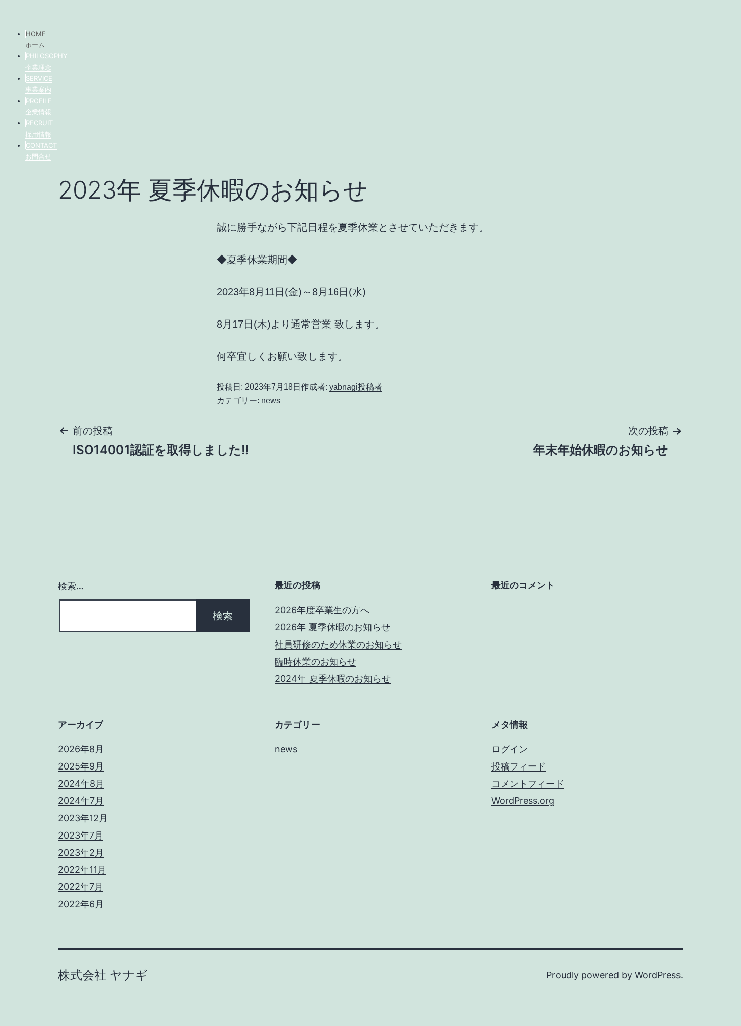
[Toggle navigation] (7, 14)
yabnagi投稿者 (355, 386)
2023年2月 (81, 852)
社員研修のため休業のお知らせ (338, 644)
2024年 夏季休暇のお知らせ (333, 678)
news (270, 400)
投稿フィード (518, 766)
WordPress (658, 975)
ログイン (509, 749)
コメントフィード (527, 783)
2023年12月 (83, 818)
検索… (71, 586)
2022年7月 (80, 886)
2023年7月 (80, 835)
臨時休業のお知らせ (315, 661)
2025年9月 (81, 766)
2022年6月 (81, 904)
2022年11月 (82, 869)
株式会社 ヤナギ (103, 975)
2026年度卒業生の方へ (322, 610)
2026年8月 (81, 749)
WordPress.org (522, 800)
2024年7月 (81, 800)
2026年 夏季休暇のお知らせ (332, 627)
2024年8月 (81, 783)
